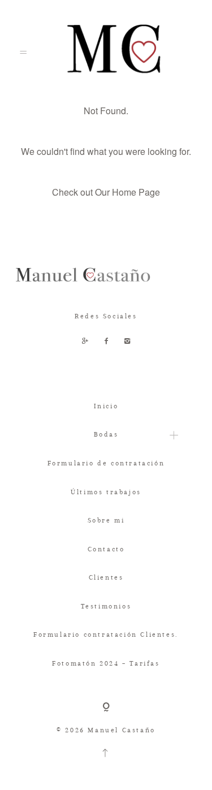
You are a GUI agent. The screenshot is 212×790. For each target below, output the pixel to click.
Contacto (106, 549)
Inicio (106, 406)
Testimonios (106, 606)
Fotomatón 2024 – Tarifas (105, 663)
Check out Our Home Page (106, 191)
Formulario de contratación (106, 463)
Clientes (106, 577)
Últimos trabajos (106, 492)
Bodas (106, 434)
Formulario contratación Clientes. (106, 634)
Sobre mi (106, 520)
